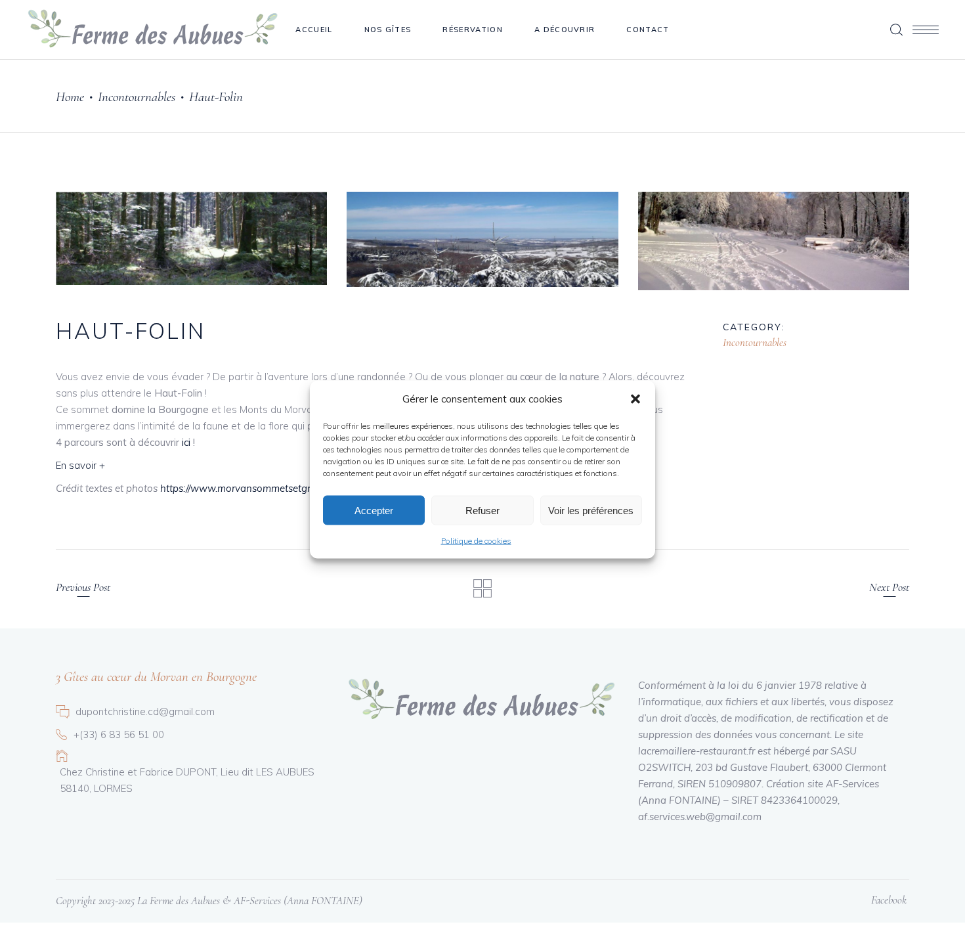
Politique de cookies (476, 541)
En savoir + (80, 465)
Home (70, 97)
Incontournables (136, 97)
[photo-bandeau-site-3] (482, 239)
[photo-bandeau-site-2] (191, 238)
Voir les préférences (590, 509)
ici (187, 442)
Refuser (482, 509)
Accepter (373, 509)
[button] (635, 398)
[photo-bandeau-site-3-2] (773, 241)
